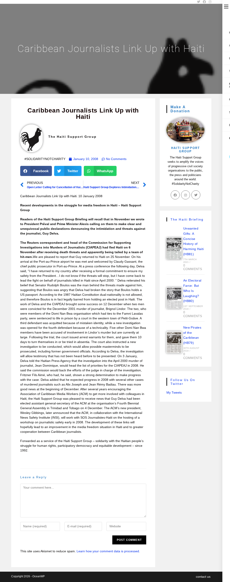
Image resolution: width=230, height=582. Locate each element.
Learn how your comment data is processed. (108, 551)
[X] (195, 194)
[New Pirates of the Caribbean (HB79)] (174, 342)
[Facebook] (175, 194)
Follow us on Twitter (182, 382)
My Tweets (174, 392)
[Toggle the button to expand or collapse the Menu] (226, 6)
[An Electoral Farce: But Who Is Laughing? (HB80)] (174, 298)
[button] (36, 171)
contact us (203, 576)
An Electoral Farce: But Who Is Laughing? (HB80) (192, 291)
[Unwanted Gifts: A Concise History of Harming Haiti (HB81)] (174, 248)
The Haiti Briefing (186, 219)
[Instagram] (185, 194)
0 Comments (192, 267)
